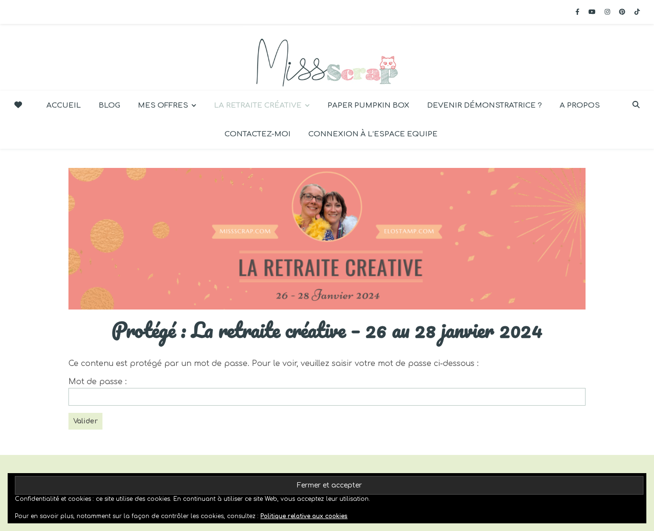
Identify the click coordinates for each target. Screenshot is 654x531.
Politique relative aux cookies (304, 516)
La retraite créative (258, 105)
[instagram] (608, 12)
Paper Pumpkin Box (368, 105)
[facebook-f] (578, 12)
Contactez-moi (258, 134)
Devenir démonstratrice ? (484, 105)
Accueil (63, 105)
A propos (580, 105)
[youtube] (593, 12)
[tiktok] (637, 12)
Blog (109, 105)
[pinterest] (623, 12)
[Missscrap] (327, 57)
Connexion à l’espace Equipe (373, 134)
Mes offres (163, 105)
